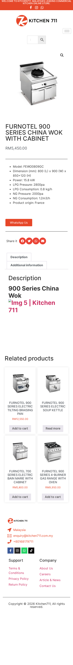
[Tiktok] (31, 551)
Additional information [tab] (26, 265)
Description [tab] (19, 257)
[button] (62, 55)
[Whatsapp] (42, 7)
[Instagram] (36, 7)
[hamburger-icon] (67, 31)
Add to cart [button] (20, 428)
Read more (53, 428)
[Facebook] (31, 7)
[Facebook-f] (10, 551)
